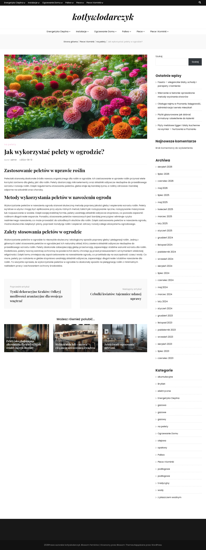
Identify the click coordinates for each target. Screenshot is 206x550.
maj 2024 (163, 287)
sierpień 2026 (165, 166)
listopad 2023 (165, 322)
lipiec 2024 (163, 273)
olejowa (162, 440)
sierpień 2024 (165, 266)
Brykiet (161, 383)
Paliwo (68, 2)
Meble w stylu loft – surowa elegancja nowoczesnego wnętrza (75, 346)
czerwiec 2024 (166, 280)
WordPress (156, 545)
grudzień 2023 (165, 315)
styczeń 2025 (165, 230)
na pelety (10, 144)
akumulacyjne (165, 376)
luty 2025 (163, 223)
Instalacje (32, 2)
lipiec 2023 (163, 351)
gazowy (162, 419)
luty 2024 (163, 301)
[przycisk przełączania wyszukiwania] (200, 2)
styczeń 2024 (165, 308)
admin (14, 159)
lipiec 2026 (163, 174)
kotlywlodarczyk (103, 16)
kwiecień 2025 (165, 209)
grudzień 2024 (165, 237)
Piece (79, 2)
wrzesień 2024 (165, 259)
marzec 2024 (165, 294)
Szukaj (159, 56)
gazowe (162, 412)
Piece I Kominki (94, 2)
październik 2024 (167, 251)
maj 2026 (163, 188)
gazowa (162, 405)
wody (161, 490)
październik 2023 (167, 329)
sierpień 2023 (165, 344)
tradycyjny (163, 483)
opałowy (162, 447)
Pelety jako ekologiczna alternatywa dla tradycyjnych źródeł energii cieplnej (23, 344)
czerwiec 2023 (165, 358)
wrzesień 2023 (165, 336)
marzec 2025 (165, 216)
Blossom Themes (125, 545)
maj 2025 (163, 202)
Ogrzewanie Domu (51, 2)
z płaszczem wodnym (169, 497)
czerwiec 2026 (165, 181)
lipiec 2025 (163, 195)
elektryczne (164, 391)
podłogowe (164, 469)
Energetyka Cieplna (13, 2)
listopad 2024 (165, 244)
